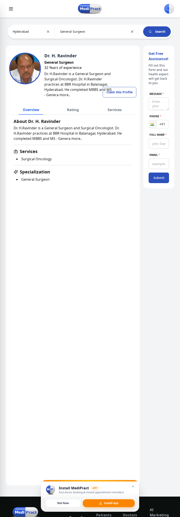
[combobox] (13, 31)
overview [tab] (31, 109)
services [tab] (115, 109)
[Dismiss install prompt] (133, 486)
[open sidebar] (11, 9)
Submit (158, 178)
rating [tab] (73, 109)
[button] (153, 124)
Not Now (63, 503)
